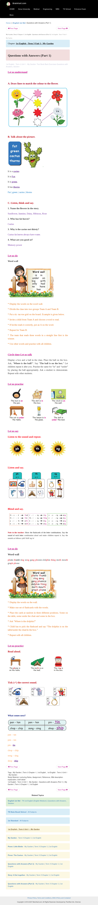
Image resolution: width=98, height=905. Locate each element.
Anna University (24, 9)
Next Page (62, 28)
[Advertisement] (82, 57)
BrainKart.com (19, 3)
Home (8, 23)
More (12, 15)
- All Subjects (22, 812)
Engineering (47, 9)
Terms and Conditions (44, 898)
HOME (12, 9)
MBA (57, 9)
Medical (36, 9)
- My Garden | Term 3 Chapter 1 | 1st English (32, 846)
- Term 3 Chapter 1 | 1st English (24, 838)
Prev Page (13, 28)
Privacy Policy (32, 898)
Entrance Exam (80, 9)
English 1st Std (19, 23)
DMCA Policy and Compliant (61, 898)
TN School (67, 9)
